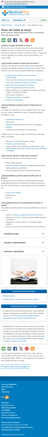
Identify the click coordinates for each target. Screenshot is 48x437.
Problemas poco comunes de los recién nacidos (20, 299)
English (44, 20)
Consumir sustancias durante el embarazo (21, 82)
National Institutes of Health (10, 430)
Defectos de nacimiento (14, 100)
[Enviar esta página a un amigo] (3, 40)
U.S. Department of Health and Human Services (17, 427)
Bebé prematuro (9, 296)
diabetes (43, 148)
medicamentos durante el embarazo (29, 80)
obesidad (10, 150)
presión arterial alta (32, 148)
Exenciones (5, 403)
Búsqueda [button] (17, 21)
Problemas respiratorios (14, 119)
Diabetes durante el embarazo (17, 165)
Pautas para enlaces (8, 413)
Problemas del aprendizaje (16, 144)
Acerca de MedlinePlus (9, 384)
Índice (3, 389)
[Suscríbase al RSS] (32, 40)
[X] (21, 40)
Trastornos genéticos (13, 97)
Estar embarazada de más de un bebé (20, 87)
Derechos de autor (7, 405)
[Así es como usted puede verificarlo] (24, 3)
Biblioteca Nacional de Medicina (15, 7)
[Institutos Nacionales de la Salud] (3, 7)
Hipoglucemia (11, 124)
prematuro (29, 68)
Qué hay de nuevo (7, 387)
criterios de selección (19, 341)
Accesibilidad (5, 410)
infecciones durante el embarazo (22, 85)
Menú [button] (4, 20)
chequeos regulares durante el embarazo (27, 215)
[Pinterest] (26, 40)
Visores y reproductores (9, 415)
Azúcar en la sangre (13, 192)
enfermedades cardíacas (15, 148)
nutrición (17, 217)
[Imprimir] (9, 40)
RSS (2, 397)
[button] (43, 234)
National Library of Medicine (10, 422)
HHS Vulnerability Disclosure (11, 418)
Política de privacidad (8, 408)
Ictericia (9, 127)
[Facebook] (15, 40)
